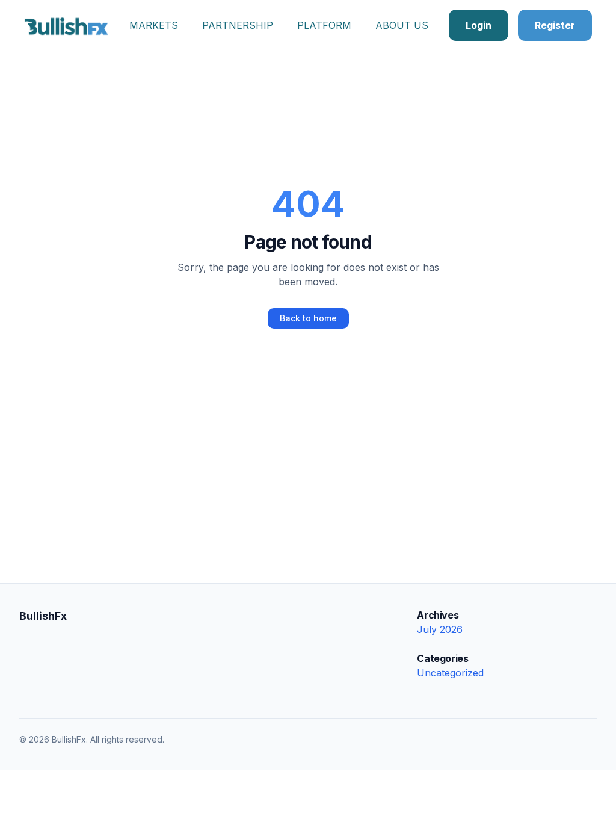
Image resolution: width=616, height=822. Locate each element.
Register (555, 25)
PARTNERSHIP (237, 25)
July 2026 (440, 629)
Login (478, 25)
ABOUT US (401, 25)
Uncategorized (450, 673)
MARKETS (153, 25)
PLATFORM (324, 25)
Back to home (308, 318)
